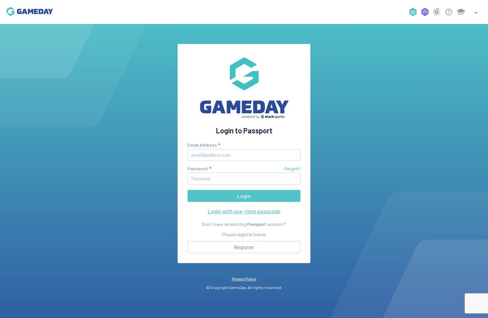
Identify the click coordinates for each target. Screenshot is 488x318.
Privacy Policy (244, 278)
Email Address (202, 145)
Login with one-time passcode (244, 211)
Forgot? (292, 168)
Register (244, 247)
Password (198, 168)
